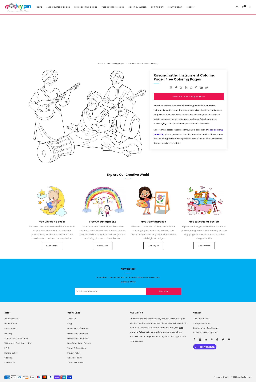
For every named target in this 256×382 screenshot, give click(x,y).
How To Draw (175, 7)
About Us (71, 318)
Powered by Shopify (221, 377)
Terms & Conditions (76, 348)
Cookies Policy (74, 357)
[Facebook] (176, 87)
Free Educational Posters (79, 343)
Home (39, 7)
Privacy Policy (73, 353)
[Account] (237, 6)
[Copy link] (206, 87)
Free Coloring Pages (113, 7)
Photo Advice (10, 328)
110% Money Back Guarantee (18, 343)
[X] (181, 87)
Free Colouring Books (77, 333)
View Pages (153, 246)
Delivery (8, 333)
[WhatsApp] (191, 87)
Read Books (51, 246)
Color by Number (137, 7)
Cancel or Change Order (16, 338)
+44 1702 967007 (201, 318)
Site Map (8, 357)
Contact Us (9, 362)
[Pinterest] (196, 87)
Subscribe (163, 291)
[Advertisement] (128, 36)
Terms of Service (75, 362)
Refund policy (10, 353)
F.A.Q (6, 348)
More (189, 7)
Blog (69, 323)
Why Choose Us (12, 318)
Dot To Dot (157, 7)
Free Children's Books (58, 7)
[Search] (250, 6)
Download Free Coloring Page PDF (188, 96)
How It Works (10, 323)
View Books (102, 246)
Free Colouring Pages (77, 338)
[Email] (201, 87)
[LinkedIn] (186, 87)
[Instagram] (171, 87)
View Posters (204, 246)
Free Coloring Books (85, 7)
